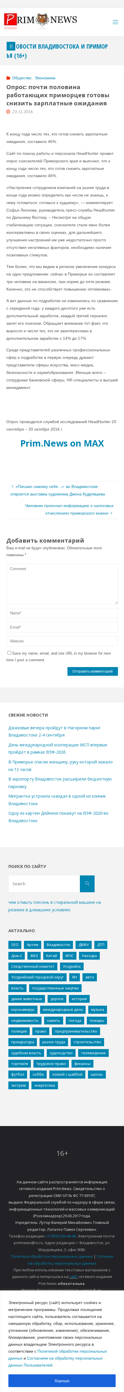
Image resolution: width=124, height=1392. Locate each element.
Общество (21, 78)
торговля (19, 1063)
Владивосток (58, 944)
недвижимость (25, 1020)
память (53, 1020)
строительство (87, 1041)
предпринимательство (76, 1031)
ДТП (100, 944)
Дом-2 (16, 955)
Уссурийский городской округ (37, 977)
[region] (62, 1341)
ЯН (74, 977)
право (40, 1031)
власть (17, 988)
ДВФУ (83, 944)
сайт (73, 1276)
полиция (19, 1031)
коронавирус (23, 1009)
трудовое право (51, 1063)
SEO (14, 944)
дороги (56, 998)
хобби (38, 1074)
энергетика (44, 1085)
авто (89, 977)
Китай (51, 955)
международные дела (63, 1009)
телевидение (93, 1052)
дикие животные (26, 998)
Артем (32, 944)
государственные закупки (55, 988)
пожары (97, 1020)
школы (97, 1074)
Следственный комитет (33, 966)
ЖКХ (34, 955)
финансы (82, 1063)
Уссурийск (72, 966)
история (79, 998)
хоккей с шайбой (67, 1074)
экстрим (18, 1085)
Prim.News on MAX (62, 443)
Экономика (45, 78)
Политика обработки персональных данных (52, 1256)
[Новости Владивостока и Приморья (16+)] (46, 22)
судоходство (61, 1052)
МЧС (69, 955)
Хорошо (62, 1380)
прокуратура (22, 1041)
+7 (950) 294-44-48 (61, 1236)
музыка (97, 1009)
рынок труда (53, 1041)
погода (75, 1020)
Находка (89, 955)
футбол (17, 1074)
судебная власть (26, 1052)
